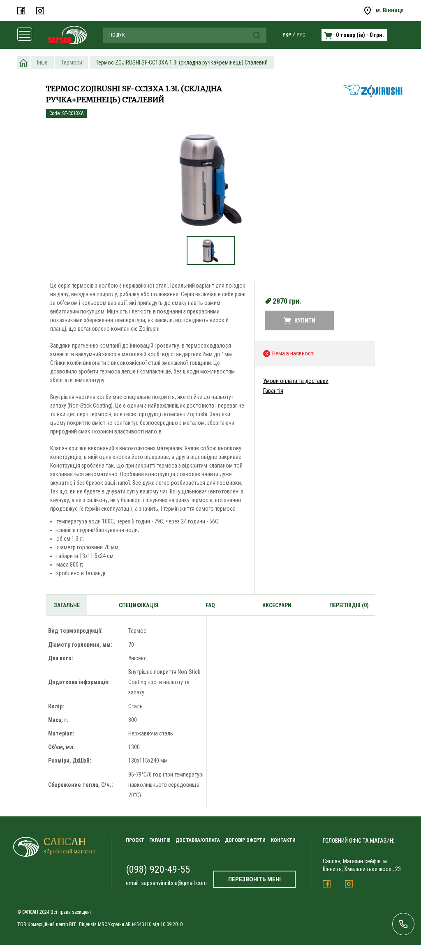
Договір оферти (245, 840)
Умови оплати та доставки (295, 381)
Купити (304, 320)
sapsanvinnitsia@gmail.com (174, 883)
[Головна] (23, 62)
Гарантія (273, 391)
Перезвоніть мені (254, 879)
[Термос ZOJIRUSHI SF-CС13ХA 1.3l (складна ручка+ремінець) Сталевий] (210, 180)
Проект (135, 840)
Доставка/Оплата (198, 840)
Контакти (283, 840)
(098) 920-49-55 (158, 869)
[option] (210, 184)
